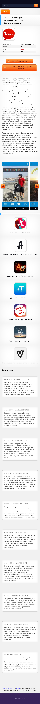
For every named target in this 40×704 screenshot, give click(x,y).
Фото (22, 49)
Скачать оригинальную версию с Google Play (21, 68)
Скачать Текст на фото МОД (21, 61)
